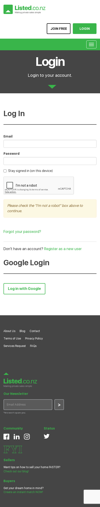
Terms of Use (12, 338)
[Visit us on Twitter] (47, 436)
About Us (9, 331)
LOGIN (85, 28)
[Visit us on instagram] (27, 437)
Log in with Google (24, 288)
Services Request (14, 346)
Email (8, 136)
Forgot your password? (22, 231)
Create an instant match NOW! (23, 492)
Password (11, 153)
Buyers (9, 481)
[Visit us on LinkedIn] (17, 436)
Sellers (9, 460)
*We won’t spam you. (14, 412)
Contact (35, 331)
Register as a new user (63, 249)
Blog (22, 331)
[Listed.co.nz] (24, 9)
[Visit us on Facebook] (6, 437)
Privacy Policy (34, 338)
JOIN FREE (58, 28)
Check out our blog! (16, 471)
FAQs (33, 346)
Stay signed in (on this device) (30, 171)
